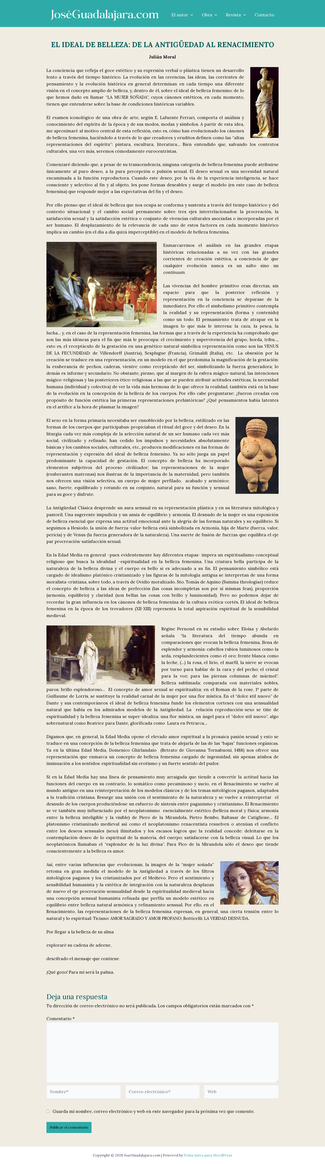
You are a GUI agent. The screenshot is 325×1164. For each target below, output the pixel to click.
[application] (190, 15)
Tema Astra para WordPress (208, 1155)
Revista (233, 14)
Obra (207, 14)
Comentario (60, 1018)
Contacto (264, 14)
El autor (180, 14)
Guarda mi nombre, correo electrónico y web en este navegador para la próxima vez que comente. (153, 1111)
